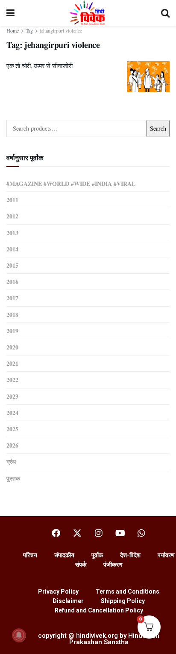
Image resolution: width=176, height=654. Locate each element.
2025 (12, 428)
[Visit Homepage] (87, 13)
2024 (12, 412)
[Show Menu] (10, 13)
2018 (12, 314)
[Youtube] (120, 533)
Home (12, 30)
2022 (12, 379)
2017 (12, 297)
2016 (12, 281)
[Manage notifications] (19, 635)
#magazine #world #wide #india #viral (70, 183)
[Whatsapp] (141, 533)
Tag (29, 30)
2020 (12, 347)
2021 (12, 363)
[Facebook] (56, 533)
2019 (12, 330)
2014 (12, 249)
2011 (12, 199)
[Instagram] (98, 533)
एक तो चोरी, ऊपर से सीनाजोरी (39, 65)
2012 (12, 216)
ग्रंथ (11, 461)
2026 (12, 445)
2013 (12, 232)
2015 (12, 265)
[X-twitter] (77, 533)
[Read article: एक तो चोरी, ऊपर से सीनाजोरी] (148, 76)
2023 (12, 396)
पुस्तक (13, 478)
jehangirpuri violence (61, 30)
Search (158, 128)
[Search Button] (165, 13)
